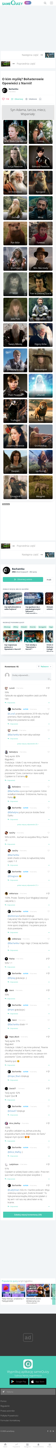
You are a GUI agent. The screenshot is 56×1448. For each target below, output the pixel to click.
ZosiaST (12, 1088)
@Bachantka (13, 734)
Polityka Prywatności (9, 1415)
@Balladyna (13, 812)
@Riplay (11, 978)
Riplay (12, 958)
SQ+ (28, 3)
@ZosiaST (12, 1110)
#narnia (33, 627)
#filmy (15, 627)
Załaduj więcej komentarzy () (28, 1215)
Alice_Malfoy (14, 1123)
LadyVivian (13, 1164)
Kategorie (27, 1446)
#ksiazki (24, 627)
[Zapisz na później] (40, 99)
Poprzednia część (25, 63)
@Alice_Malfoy (14, 1152)
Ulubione (33, 99)
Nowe (5, 1446)
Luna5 (12, 688)
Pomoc (4, 1401)
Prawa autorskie (8, 1410)
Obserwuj (19, 99)
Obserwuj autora (24, 579)
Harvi (11, 990)
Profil (49, 580)
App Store (40, 1381)
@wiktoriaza (13, 915)
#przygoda (42, 627)
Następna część (30, 54)
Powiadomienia (38, 1446)
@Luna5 (11, 713)
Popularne (16, 1446)
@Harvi (11, 1009)
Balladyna (13, 752)
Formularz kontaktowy (10, 1420)
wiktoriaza (13, 893)
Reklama (9, 1392)
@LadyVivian (13, 1189)
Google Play (21, 1381)
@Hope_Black (14, 1076)
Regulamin (5, 1406)
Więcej (49, 1446)
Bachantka (13, 89)
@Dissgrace (13, 876)
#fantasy (7, 627)
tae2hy (12, 832)
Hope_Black (14, 1036)
